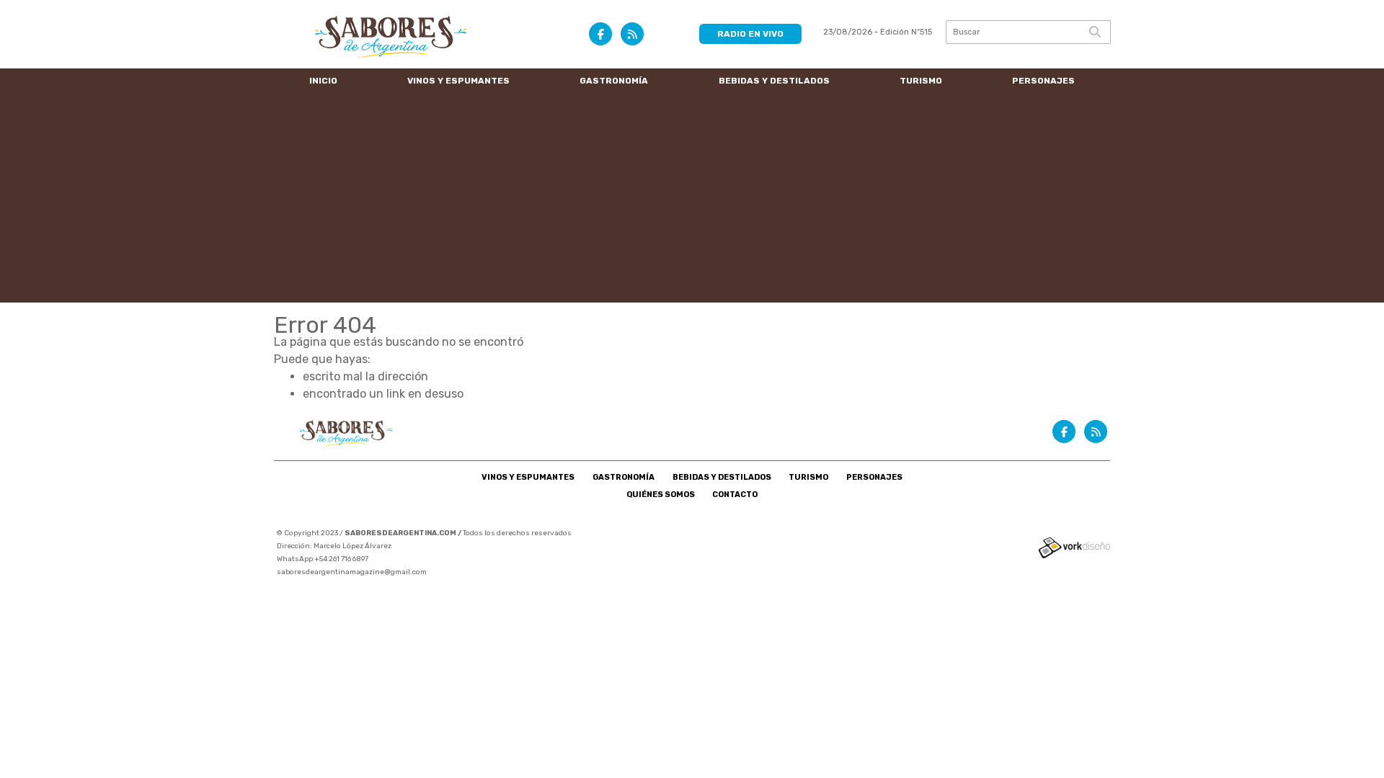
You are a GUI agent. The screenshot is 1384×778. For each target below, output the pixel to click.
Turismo (921, 81)
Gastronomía (614, 81)
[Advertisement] (692, 202)
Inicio (323, 81)
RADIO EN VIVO (750, 34)
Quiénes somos (660, 494)
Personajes (1043, 81)
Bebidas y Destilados (774, 81)
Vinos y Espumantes (458, 81)
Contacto (735, 494)
